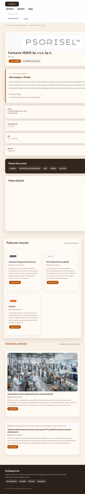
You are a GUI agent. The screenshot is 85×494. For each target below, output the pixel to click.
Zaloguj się (41, 481)
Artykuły (10, 9)
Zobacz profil (15, 282)
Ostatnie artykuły (16, 343)
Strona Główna (9, 25)
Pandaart (12, 4)
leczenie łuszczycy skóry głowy (30, 168)
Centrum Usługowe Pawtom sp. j (22, 262)
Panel (30, 9)
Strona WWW (14, 61)
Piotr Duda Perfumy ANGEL (57, 262)
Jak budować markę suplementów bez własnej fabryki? (30, 394)
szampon (13, 168)
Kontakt (21, 9)
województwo (13, 18)
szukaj (26, 19)
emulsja (53, 168)
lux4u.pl (12, 306)
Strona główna (12, 481)
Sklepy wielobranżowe (21, 25)
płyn (45, 168)
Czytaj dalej (13, 409)
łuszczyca (63, 168)
